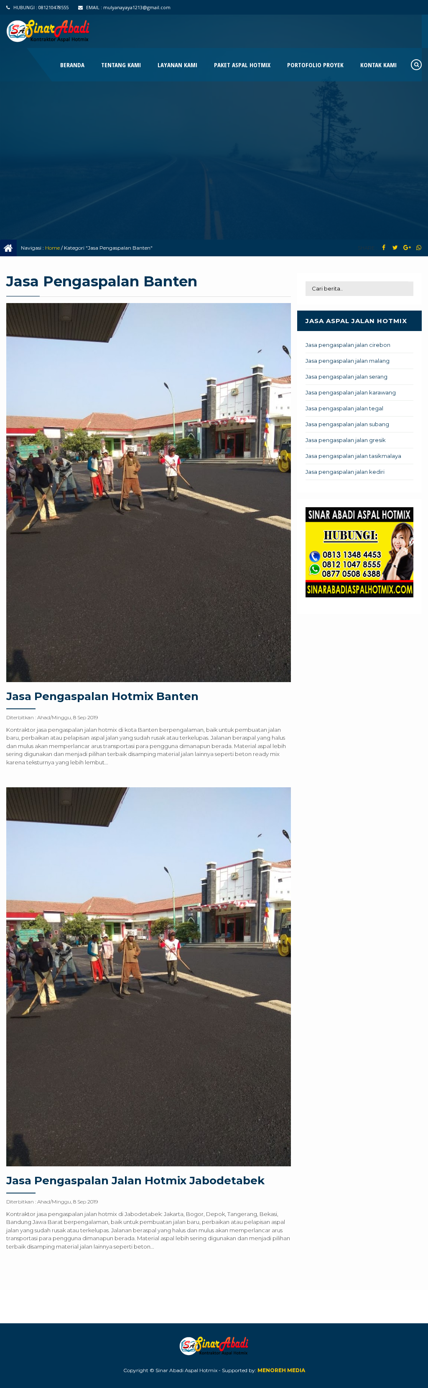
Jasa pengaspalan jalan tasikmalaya (353, 456)
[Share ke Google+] (407, 248)
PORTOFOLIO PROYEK (315, 65)
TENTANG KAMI (121, 65)
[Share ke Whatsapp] (418, 248)
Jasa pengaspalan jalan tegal (344, 408)
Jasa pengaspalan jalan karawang (351, 392)
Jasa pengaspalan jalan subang (347, 424)
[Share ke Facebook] (383, 248)
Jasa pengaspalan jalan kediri (345, 471)
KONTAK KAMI (378, 65)
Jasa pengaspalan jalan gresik (346, 440)
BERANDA (72, 65)
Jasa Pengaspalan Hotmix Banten (102, 696)
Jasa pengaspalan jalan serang (346, 376)
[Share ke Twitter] (395, 248)
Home (52, 248)
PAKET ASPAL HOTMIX (242, 65)
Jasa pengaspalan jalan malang (348, 360)
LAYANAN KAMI (177, 65)
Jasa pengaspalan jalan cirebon (348, 344)
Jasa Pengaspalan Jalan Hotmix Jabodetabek (135, 1180)
